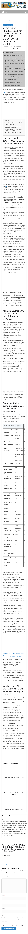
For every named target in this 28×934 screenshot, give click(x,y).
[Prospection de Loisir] (3, 11)
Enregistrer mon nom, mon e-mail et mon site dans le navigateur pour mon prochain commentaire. (12, 919)
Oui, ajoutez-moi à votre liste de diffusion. (14, 926)
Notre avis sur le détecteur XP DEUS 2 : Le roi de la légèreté (13, 123)
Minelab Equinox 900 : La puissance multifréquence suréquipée (13, 126)
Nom (3, 895)
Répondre (8, 864)
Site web (3, 908)
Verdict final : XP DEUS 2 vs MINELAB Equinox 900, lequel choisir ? (13, 133)
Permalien (18, 857)
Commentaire (5, 877)
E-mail (3, 902)
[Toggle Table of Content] (22, 121)
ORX (6, 186)
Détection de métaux (6, 19)
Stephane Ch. (6, 46)
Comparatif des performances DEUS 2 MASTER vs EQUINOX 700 (13, 130)
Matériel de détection (18, 19)
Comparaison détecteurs (7, 21)
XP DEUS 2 (8, 91)
